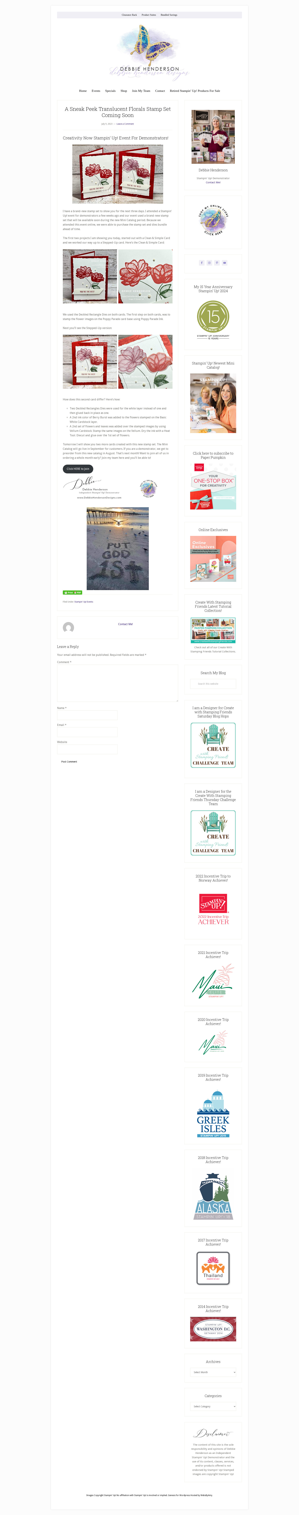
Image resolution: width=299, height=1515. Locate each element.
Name (62, 708)
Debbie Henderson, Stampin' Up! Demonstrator (149, 52)
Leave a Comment (125, 124)
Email (61, 725)
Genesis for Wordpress (179, 1495)
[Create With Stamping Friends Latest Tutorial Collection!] (213, 643)
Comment (64, 662)
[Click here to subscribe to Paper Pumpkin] (213, 508)
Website (62, 742)
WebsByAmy (206, 1495)
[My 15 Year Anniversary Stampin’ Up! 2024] (213, 342)
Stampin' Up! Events (83, 602)
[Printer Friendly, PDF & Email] (72, 592)
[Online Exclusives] (213, 580)
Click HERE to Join (78, 468)
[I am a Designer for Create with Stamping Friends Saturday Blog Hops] (213, 745)
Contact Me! (125, 624)
